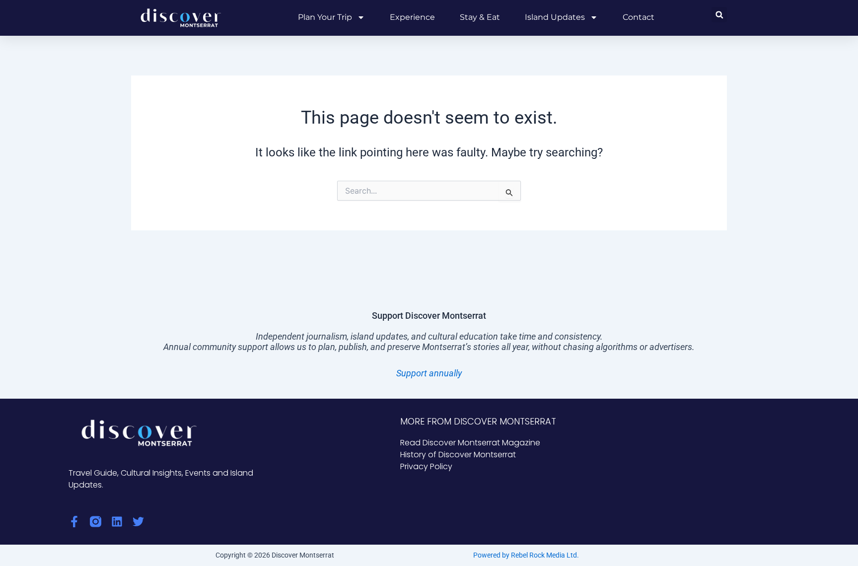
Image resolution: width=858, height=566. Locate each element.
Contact (638, 17)
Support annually (429, 373)
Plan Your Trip (325, 17)
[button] (719, 14)
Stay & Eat (480, 17)
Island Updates (555, 17)
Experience (412, 17)
